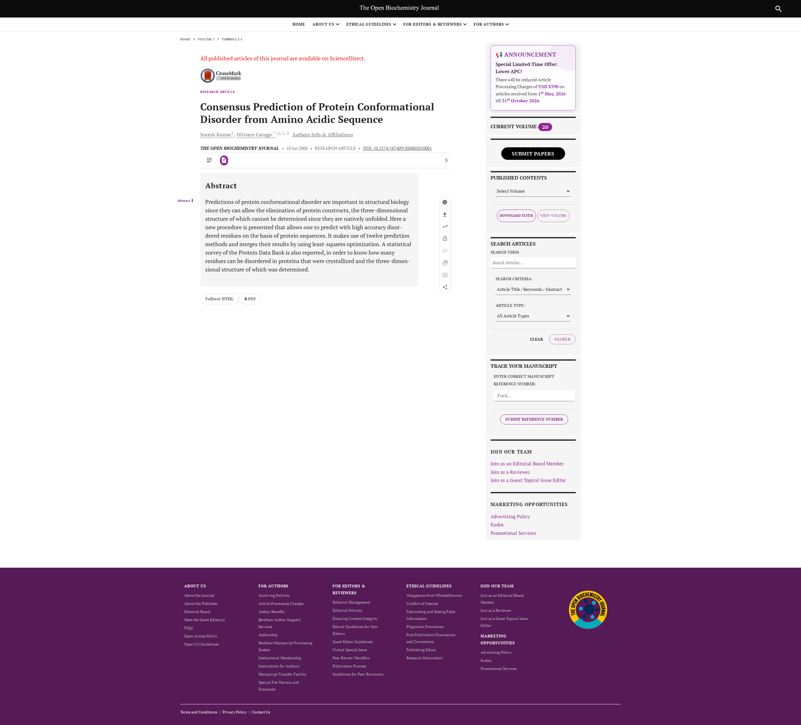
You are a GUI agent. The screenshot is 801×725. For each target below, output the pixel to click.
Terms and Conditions (198, 712)
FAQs (188, 628)
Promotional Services (513, 533)
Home (299, 24)
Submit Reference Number (534, 419)
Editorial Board (197, 611)
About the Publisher (201, 603)
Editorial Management (351, 602)
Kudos (497, 524)
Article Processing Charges (281, 603)
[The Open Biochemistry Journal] (588, 609)
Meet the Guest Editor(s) (204, 619)
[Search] (778, 9)
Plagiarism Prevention (425, 626)
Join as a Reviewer (510, 472)
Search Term (505, 252)
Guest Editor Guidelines (353, 641)
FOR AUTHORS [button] (489, 24)
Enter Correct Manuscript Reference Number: (524, 380)
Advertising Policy (510, 516)
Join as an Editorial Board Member (527, 463)
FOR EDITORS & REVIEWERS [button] (432, 24)
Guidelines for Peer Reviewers (358, 674)
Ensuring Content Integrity (355, 618)
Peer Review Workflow (351, 658)
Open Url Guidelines (201, 644)
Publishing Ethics (421, 649)
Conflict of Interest (422, 603)
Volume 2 (206, 39)
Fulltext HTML (219, 299)
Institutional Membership (279, 658)
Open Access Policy (200, 636)
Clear (536, 339)
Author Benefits (271, 611)
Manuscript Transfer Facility (282, 674)
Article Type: (510, 305)
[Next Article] (446, 160)
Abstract (183, 201)
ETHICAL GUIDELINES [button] (368, 24)
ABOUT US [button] (323, 24)
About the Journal (199, 595)
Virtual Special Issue (350, 649)
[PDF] (224, 160)
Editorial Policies (347, 610)
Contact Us (261, 712)
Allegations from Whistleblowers (434, 595)
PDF (252, 299)
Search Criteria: (514, 278)
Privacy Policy (234, 712)
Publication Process (349, 666)
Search (562, 339)
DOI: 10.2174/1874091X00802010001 (397, 148)
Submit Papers (533, 153)
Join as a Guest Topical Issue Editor (528, 480)
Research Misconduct (424, 658)
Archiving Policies (273, 595)
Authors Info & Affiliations (322, 134)
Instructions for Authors (278, 666)
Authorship (268, 634)
